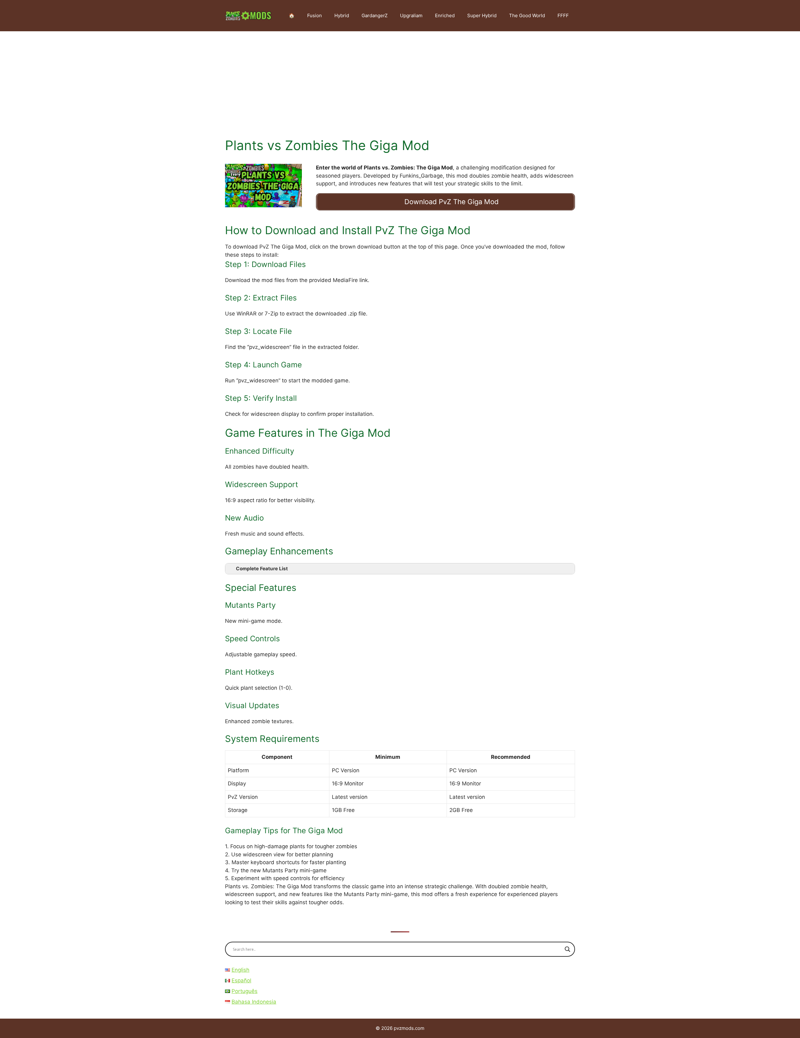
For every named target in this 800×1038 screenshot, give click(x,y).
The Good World (527, 15)
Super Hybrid (482, 15)
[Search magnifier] (567, 949)
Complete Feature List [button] (262, 569)
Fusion (314, 15)
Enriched (445, 15)
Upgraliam (411, 15)
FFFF (563, 15)
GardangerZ (375, 15)
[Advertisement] (400, 78)
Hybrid (341, 15)
